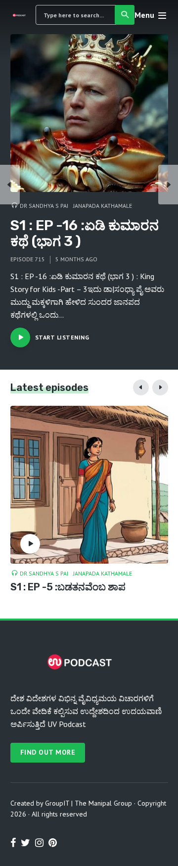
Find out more (48, 752)
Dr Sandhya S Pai (44, 205)
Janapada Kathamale (102, 205)
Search (124, 15)
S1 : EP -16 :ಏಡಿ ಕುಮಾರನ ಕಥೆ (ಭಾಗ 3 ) (84, 233)
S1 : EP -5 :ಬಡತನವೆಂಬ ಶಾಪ (68, 587)
